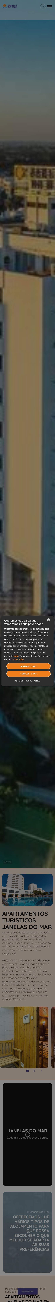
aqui (16, 656)
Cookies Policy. (18, 659)
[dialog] (27, 651)
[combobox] (48, 619)
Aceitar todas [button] (29, 666)
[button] (27, 681)
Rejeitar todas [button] (28, 673)
